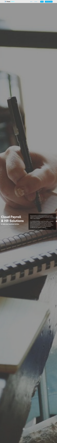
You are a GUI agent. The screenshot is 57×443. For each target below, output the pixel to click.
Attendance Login (49, 1)
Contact (35, 1)
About (31, 1)
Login (42, 1)
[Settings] (56, 221)
